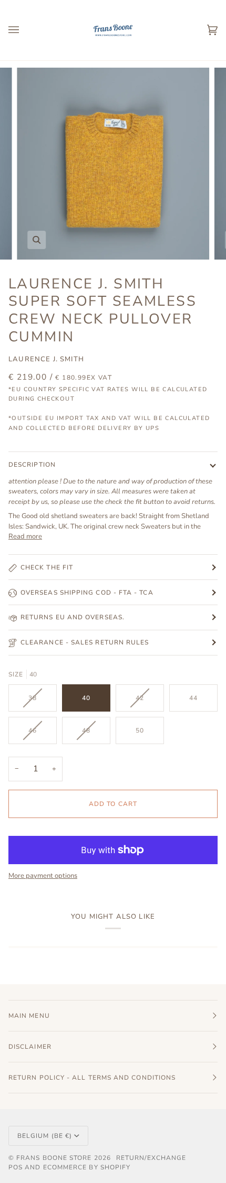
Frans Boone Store (53, 1158)
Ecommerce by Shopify (87, 1167)
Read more (25, 536)
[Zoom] (36, 240)
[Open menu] (24, 30)
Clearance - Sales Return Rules (84, 642)
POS (15, 1167)
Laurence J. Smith (46, 359)
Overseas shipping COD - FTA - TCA (86, 592)
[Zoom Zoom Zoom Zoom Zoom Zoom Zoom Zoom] (113, 164)
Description (32, 464)
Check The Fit (46, 567)
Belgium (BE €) (44, 1136)
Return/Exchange (151, 1158)
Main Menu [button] (29, 1016)
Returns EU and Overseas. (72, 617)
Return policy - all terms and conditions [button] (92, 1077)
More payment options (42, 875)
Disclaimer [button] (30, 1046)
